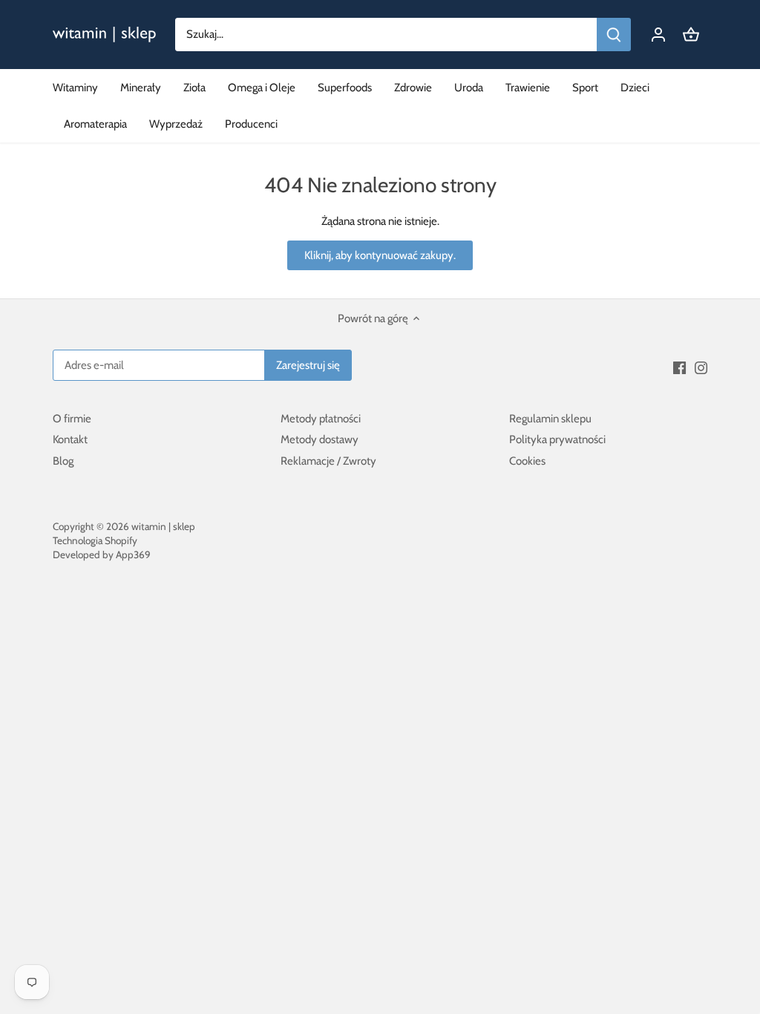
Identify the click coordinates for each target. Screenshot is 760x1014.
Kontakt (70, 439)
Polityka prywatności (557, 439)
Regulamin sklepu (550, 418)
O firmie (72, 418)
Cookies (527, 461)
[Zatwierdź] (614, 34)
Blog (63, 461)
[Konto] (658, 34)
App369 (133, 554)
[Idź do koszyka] (691, 34)
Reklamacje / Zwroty (328, 461)
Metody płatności (321, 418)
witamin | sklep (163, 526)
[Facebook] (679, 367)
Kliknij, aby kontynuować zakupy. (380, 255)
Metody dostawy (319, 439)
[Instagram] (701, 367)
